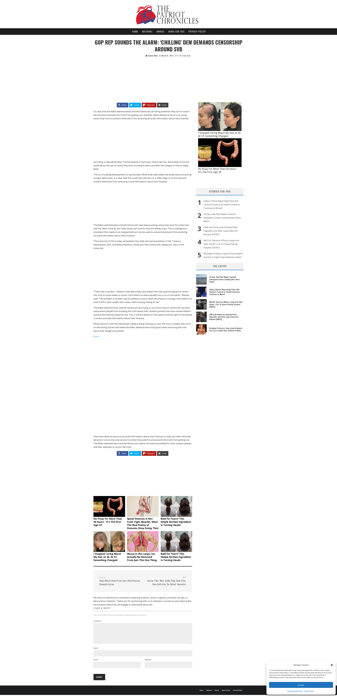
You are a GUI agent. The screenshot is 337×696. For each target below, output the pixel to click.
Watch (96, 336)
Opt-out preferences (295, 691)
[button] (331, 665)
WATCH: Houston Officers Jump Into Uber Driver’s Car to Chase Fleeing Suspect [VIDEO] (221, 244)
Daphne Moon (152, 55)
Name (96, 648)
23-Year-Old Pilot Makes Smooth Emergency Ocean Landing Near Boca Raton (222, 218)
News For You (176, 31)
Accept (301, 685)
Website (148, 660)
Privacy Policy (309, 691)
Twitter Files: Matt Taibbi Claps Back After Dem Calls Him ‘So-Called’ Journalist (166, 581)
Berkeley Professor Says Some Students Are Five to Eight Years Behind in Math (226, 329)
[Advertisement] (168, 77)
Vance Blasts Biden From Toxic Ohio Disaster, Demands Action (119, 581)
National (147, 31)
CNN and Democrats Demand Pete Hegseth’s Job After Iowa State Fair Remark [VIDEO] (221, 231)
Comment (97, 621)
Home (135, 31)
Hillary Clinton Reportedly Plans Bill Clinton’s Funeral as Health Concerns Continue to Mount (222, 204)
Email (96, 660)
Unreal (161, 31)
